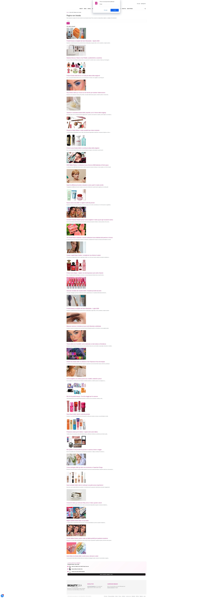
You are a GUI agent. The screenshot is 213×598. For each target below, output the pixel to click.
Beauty (81, 8)
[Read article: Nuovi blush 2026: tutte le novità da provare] (106, 406)
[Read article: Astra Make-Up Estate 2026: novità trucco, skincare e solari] (106, 548)
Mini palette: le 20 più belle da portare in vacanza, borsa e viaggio (84, 449)
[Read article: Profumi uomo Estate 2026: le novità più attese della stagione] (106, 140)
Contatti (116, 596)
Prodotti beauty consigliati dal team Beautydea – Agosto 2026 (83, 41)
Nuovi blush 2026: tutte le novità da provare (78, 414)
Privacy (120, 596)
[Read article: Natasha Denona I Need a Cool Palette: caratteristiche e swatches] (106, 50)
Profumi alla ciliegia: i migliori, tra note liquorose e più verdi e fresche (85, 273)
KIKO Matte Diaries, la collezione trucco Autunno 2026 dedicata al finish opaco (88, 165)
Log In (145, 596)
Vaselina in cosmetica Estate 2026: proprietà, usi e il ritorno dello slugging (86, 112)
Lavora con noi (128, 596)
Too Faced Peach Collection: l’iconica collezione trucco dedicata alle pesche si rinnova (90, 237)
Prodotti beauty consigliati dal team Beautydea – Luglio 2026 (83, 308)
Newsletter (133, 596)
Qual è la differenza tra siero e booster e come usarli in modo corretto (85, 185)
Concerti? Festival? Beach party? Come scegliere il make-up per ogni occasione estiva (90, 220)
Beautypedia (130, 8)
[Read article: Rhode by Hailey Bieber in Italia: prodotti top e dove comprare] (106, 122)
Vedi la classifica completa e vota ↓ (106, 574)
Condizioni (123, 596)
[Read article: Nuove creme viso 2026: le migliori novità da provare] (106, 195)
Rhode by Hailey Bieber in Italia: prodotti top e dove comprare (83, 130)
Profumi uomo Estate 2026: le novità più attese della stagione (83, 148)
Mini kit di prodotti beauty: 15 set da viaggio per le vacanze (82, 396)
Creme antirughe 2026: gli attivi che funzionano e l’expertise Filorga (84, 467)
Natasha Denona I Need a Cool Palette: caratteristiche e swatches (84, 58)
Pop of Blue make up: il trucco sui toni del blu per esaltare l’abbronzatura (86, 92)
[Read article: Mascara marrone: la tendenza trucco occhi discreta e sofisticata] (106, 318)
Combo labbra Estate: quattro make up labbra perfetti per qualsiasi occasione (87, 538)
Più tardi (105, 10)
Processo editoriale (111, 596)
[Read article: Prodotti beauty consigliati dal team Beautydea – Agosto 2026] (106, 33)
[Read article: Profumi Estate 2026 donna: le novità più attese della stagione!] (106, 67)
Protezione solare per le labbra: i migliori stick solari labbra (82, 432)
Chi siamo (105, 596)
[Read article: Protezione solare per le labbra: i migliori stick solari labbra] (106, 424)
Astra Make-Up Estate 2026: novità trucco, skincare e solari (82, 556)
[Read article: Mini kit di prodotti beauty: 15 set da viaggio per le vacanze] (106, 388)
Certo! (114, 10)
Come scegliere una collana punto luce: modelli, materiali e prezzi (84, 378)
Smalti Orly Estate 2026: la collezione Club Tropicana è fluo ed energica (86, 361)
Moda (85, 8)
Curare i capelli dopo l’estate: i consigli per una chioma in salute (84, 255)
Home (68, 12)
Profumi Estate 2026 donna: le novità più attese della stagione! (83, 75)
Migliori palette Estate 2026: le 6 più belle (78, 520)
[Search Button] (145, 8)
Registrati (144, 3)
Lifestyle (124, 8)
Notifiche (137, 596)
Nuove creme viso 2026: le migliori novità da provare (81, 203)
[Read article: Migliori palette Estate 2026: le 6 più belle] (106, 512)
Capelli (89, 8)
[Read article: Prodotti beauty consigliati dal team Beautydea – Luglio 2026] (106, 300)
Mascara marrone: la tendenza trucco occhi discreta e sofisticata (84, 326)
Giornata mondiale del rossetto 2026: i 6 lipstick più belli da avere (84, 290)
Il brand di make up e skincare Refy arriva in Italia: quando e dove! (84, 503)
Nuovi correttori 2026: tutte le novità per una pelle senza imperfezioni (85, 485)
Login (139, 3)
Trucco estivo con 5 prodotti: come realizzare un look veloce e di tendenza (86, 344)
